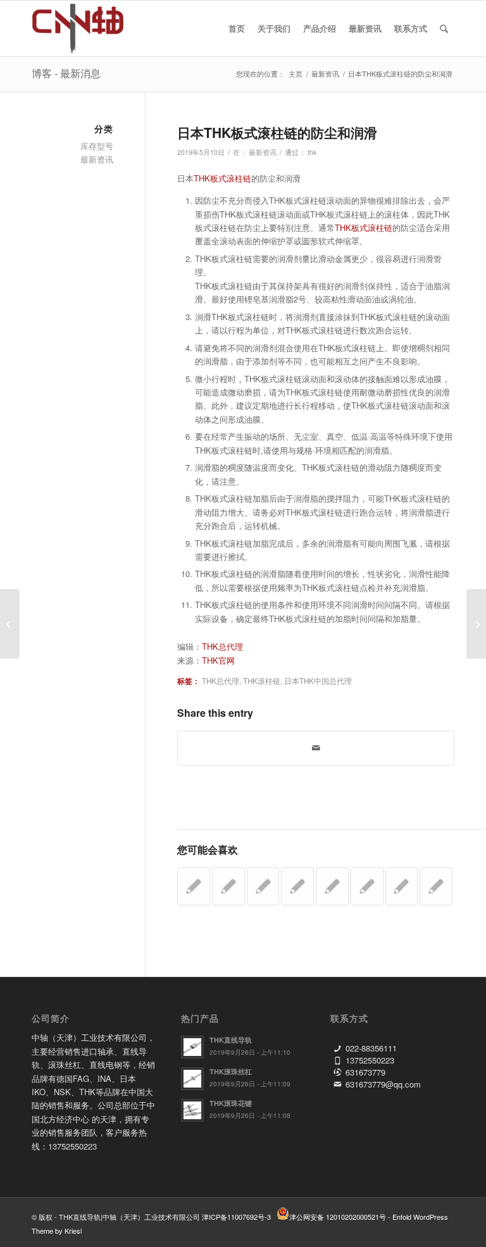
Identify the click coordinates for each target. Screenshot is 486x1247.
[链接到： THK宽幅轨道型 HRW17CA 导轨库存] (436, 886)
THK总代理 (222, 646)
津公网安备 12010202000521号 (337, 1217)
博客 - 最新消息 (66, 73)
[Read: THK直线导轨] (192, 1047)
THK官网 (218, 660)
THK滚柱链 (261, 681)
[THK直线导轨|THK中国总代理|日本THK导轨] (92, 28)
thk (312, 152)
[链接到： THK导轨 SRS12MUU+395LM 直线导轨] (263, 886)
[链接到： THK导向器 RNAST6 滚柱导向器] (332, 886)
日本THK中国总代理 (318, 681)
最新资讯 (263, 152)
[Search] (443, 28)
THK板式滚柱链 (222, 178)
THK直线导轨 (230, 1040)
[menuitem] (236, 28)
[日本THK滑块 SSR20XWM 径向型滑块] (10, 624)
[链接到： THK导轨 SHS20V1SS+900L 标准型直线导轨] (193, 886)
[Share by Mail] (316, 747)
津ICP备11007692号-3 (236, 1217)
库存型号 (96, 146)
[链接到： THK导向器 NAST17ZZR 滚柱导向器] (228, 886)
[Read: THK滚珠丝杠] (192, 1078)
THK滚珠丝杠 (230, 1071)
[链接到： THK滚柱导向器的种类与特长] (367, 886)
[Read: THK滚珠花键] (192, 1110)
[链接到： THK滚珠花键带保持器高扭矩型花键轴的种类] (401, 886)
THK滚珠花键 (230, 1103)
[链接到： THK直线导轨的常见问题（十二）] (297, 886)
